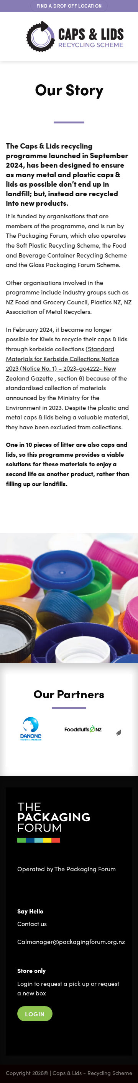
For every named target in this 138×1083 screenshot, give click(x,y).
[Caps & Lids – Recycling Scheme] (75, 36)
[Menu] (11, 36)
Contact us (32, 924)
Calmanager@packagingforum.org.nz (71, 941)
